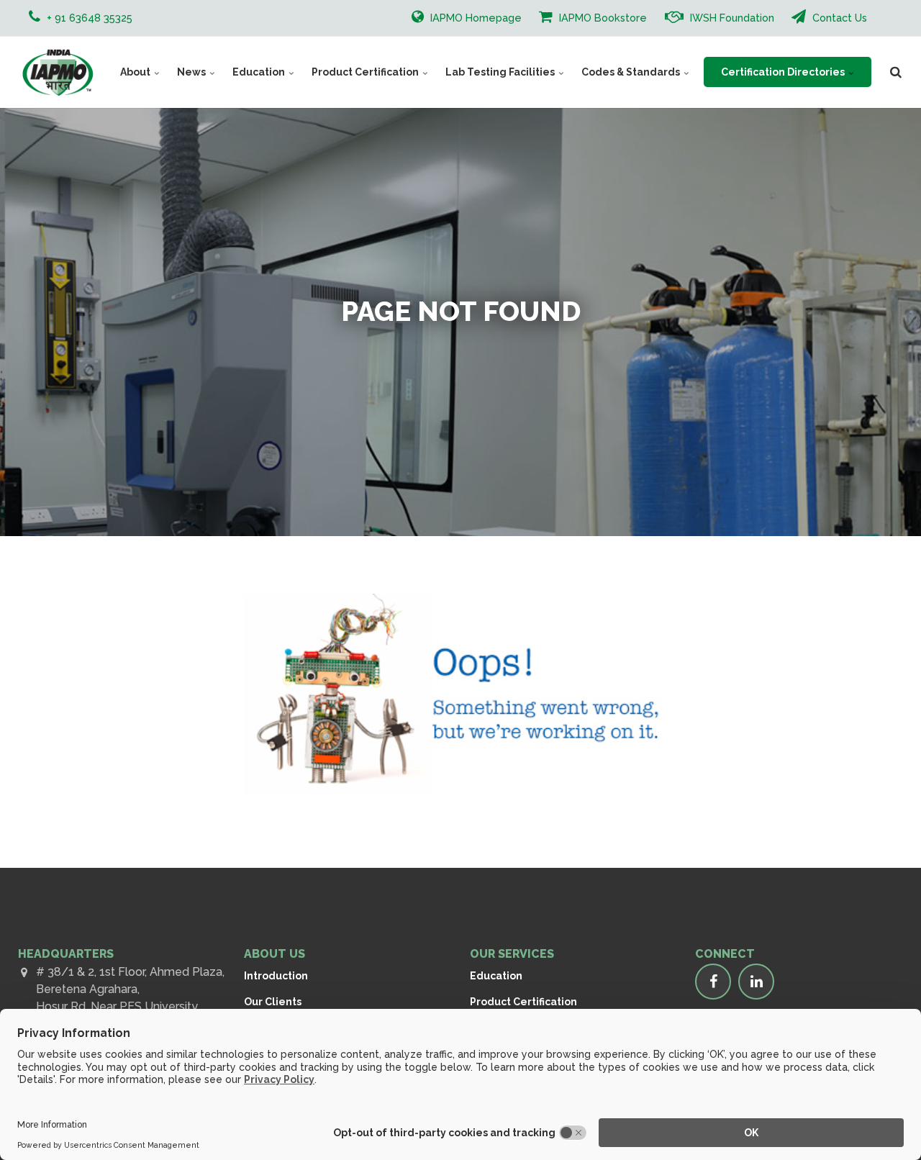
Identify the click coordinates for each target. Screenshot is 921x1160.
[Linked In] (756, 982)
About (136, 72)
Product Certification (366, 72)
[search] (896, 72)
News (192, 72)
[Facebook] (713, 982)
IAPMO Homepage (474, 18)
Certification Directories (784, 72)
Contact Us (838, 18)
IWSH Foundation (730, 18)
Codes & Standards (631, 72)
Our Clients (272, 1001)
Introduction (276, 976)
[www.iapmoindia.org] (57, 72)
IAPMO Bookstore (601, 18)
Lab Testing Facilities (501, 72)
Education (259, 72)
